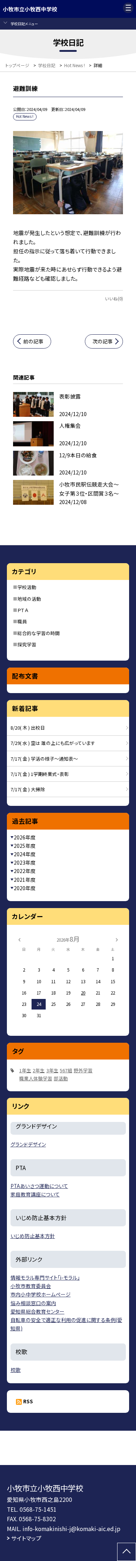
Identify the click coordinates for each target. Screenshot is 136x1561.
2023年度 (25, 862)
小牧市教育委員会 (31, 1285)
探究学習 (26, 644)
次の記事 (102, 341)
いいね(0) (114, 298)
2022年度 (25, 870)
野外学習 (83, 1070)
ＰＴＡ (22, 610)
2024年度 (25, 854)
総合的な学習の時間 (38, 633)
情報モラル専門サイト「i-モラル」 (45, 1277)
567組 (66, 1070)
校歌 (16, 1369)
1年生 (25, 1070)
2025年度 (25, 845)
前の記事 (33, 341)
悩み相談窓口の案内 (33, 1303)
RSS (28, 1401)
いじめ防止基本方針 (33, 1235)
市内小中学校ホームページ (41, 1294)
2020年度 (25, 888)
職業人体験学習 (35, 1078)
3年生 (52, 1070)
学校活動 (26, 587)
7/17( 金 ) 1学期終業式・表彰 (40, 773)
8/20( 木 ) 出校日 (28, 727)
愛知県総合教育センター (38, 1311)
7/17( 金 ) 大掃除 (28, 789)
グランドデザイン (28, 1144)
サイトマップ (26, 1538)
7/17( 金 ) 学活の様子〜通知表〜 (44, 758)
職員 (22, 621)
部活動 (61, 1078)
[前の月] (19, 939)
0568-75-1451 (38, 1509)
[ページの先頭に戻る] (127, 1552)
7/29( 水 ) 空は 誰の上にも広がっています (53, 742)
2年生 (39, 1070)
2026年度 (25, 837)
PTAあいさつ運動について (39, 1185)
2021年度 (25, 879)
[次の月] (117, 939)
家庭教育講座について (35, 1194)
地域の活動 (29, 598)
